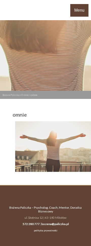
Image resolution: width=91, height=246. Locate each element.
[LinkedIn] (7, 10)
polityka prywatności (45, 230)
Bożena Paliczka (11, 94)
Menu (79, 10)
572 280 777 (30, 224)
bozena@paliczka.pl (55, 224)
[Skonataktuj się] (11, 10)
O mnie (25, 94)
